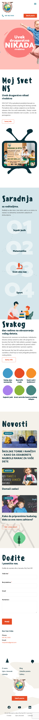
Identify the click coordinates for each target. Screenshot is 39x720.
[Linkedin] (30, 707)
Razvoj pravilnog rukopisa (31, 398)
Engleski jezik (8, 397)
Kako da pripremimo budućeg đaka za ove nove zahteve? (19, 518)
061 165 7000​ (6, 637)
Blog (21, 668)
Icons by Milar (30, 713)
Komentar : (6, 600)
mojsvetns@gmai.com (9, 642)
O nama (5, 668)
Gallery (22, 674)
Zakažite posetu (25, 671)
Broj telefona (7, 582)
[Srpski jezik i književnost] (31, 373)
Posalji (7, 622)
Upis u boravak (7, 671)
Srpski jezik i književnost (31, 381)
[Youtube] (19, 707)
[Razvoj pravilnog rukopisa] (31, 390)
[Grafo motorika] (19, 390)
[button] (35, 4)
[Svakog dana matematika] (8, 373)
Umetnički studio (19, 381)
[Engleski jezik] (8, 390)
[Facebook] (9, 707)
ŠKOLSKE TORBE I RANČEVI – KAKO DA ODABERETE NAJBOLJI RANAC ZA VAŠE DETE (19, 456)
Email (4, 591)
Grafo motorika (19, 397)
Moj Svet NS (22, 713)
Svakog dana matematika (8, 381)
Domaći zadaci (10, 489)
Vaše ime (5, 574)
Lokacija (5, 674)
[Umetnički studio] (19, 373)
